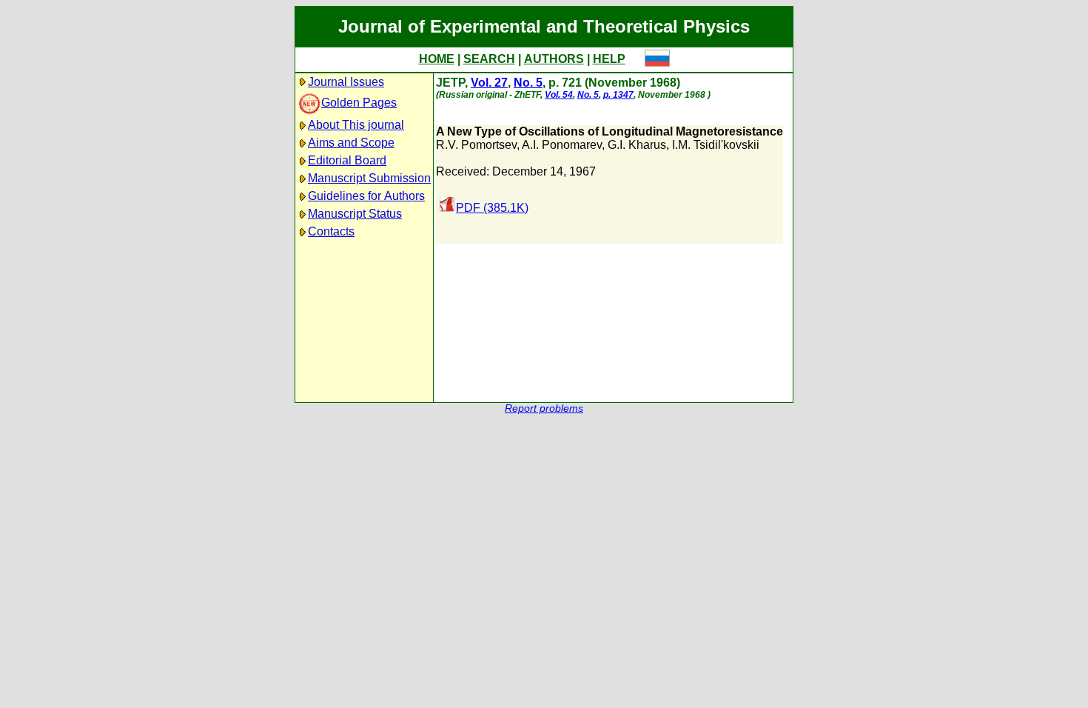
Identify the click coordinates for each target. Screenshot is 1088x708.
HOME (436, 59)
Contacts (331, 231)
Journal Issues (346, 82)
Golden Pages (359, 102)
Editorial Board (347, 160)
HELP (609, 59)
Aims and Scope (351, 142)
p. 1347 (618, 95)
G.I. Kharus (637, 144)
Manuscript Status (355, 213)
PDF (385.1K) (492, 207)
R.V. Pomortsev (476, 144)
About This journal (356, 124)
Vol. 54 (559, 95)
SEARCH (489, 59)
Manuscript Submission (369, 178)
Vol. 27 (489, 82)
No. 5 (528, 82)
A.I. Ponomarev (562, 144)
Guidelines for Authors (366, 196)
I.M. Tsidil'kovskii (715, 144)
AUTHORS (554, 59)
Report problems (544, 408)
